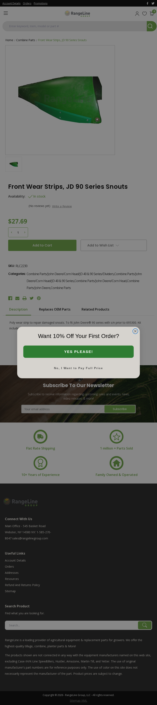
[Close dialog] (135, 331)
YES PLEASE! (78, 352)
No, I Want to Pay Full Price (78, 368)
